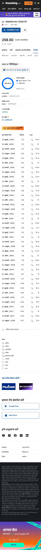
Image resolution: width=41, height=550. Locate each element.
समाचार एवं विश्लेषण (23, 50)
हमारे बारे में (25, 447)
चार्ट (11, 50)
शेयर (3, 9)
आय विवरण (14, 55)
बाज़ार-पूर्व (27, 9)
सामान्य (4, 50)
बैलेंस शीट (22, 55)
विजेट (3, 457)
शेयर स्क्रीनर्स (12, 9)
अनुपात (36, 55)
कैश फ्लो (29, 55)
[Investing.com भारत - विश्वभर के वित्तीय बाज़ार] (13, 3)
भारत (20, 9)
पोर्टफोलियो (5, 452)
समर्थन (24, 457)
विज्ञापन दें (25, 452)
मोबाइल (4, 447)
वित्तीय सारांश (5, 55)
